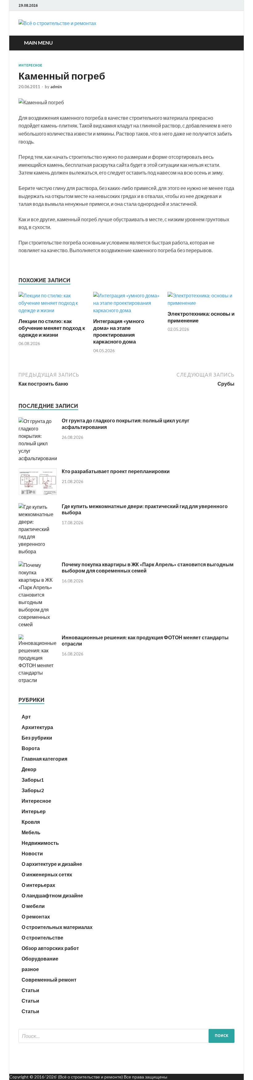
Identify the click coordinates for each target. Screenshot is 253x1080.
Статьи (30, 990)
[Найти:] (126, 1036)
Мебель (31, 832)
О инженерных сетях (47, 874)
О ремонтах (36, 916)
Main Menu (38, 42)
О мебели (33, 906)
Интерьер (34, 811)
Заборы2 (33, 790)
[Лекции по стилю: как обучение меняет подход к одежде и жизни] (52, 310)
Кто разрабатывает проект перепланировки (116, 471)
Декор (29, 769)
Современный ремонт (49, 980)
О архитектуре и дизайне (52, 864)
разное (30, 969)
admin (56, 86)
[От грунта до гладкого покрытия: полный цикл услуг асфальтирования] (38, 458)
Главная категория (44, 759)
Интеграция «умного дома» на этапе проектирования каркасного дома (118, 331)
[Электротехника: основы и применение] (201, 303)
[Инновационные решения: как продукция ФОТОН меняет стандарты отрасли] (38, 680)
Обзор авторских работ (50, 948)
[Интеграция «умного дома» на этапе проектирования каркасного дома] (126, 310)
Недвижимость (40, 843)
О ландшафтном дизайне (52, 895)
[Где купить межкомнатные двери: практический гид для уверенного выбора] (38, 551)
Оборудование (40, 958)
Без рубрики (37, 738)
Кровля (31, 822)
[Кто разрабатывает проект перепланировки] (38, 493)
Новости (32, 853)
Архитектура (37, 727)
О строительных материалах (57, 927)
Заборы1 (33, 780)
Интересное (30, 65)
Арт (26, 716)
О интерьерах (38, 885)
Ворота (31, 748)
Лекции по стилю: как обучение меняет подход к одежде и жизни (52, 328)
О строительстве (42, 937)
